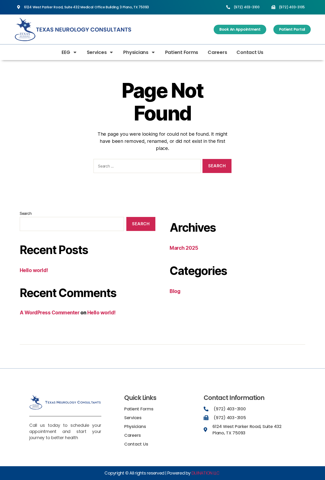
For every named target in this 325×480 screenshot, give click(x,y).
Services (97, 52)
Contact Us (249, 52)
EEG (66, 52)
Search (25, 213)
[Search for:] (146, 167)
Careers (217, 52)
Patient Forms (181, 52)
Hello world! (34, 270)
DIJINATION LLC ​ (206, 473)
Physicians (135, 52)
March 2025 (184, 248)
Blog (175, 291)
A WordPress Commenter (49, 313)
